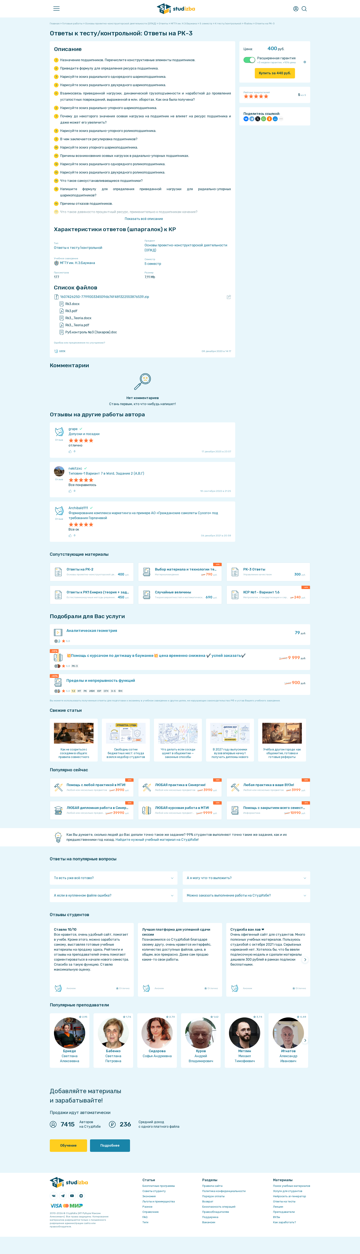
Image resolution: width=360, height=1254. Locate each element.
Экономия (149, 1196)
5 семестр (153, 264)
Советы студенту (154, 1191)
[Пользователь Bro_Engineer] (58, 666)
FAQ (145, 1217)
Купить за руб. (275, 73)
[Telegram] (251, 118)
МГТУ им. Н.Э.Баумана (77, 263)
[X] (257, 118)
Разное (147, 1206)
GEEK (62, 351)
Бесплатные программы (158, 1185)
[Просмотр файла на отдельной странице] (229, 297)
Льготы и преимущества (158, 1201)
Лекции (278, 1206)
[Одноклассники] (269, 118)
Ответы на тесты (284, 1201)
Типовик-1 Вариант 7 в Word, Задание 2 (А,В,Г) (106, 473)
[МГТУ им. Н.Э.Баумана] (56, 641)
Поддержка (210, 1217)
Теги (145, 1222)
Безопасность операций (218, 1206)
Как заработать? (284, 1222)
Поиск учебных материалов (291, 1185)
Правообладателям (215, 1211)
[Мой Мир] (275, 118)
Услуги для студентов (287, 1191)
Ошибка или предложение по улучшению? (79, 342)
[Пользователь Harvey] (58, 691)
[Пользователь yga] (58, 641)
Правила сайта (212, 1185)
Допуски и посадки (84, 434)
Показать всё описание (144, 219)
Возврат (207, 1201)
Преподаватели (284, 1211)
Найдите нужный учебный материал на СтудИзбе (157, 840)
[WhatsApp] (263, 118)
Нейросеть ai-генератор (289, 1196)
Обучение (68, 1145)
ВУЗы (276, 1217)
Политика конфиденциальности (224, 1191)
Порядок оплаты (213, 1196)
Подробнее (110, 1145)
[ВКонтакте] (246, 118)
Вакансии (208, 1222)
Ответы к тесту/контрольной (78, 248)
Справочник (150, 1211)
